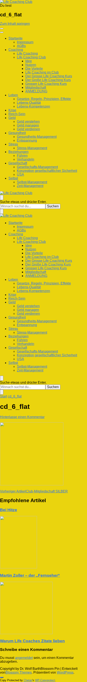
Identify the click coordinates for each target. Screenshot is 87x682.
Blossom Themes (18, 672)
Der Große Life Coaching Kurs (48, 80)
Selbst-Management (32, 182)
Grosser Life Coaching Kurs (46, 84)
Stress (13, 144)
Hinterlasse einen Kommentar (22, 417)
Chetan (28, 680)
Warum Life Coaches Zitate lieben (32, 641)
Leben (13, 95)
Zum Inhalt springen (15, 23)
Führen (22, 155)
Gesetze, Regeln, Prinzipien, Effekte (44, 99)
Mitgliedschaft (35, 87)
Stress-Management (32, 148)
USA (20, 174)
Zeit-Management (30, 186)
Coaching (15, 49)
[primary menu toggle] (1, 28)
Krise (12, 110)
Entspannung (27, 140)
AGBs (21, 46)
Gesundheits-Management (37, 136)
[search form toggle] (1, 197)
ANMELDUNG (36, 91)
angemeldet (24, 658)
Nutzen (30, 65)
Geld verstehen (28, 121)
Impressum (25, 42)
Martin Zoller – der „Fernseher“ (30, 575)
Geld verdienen (28, 129)
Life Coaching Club (31, 57)
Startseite (15, 38)
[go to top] (1, 677)
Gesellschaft (17, 163)
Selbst (13, 178)
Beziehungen (18, 152)
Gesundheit (17, 133)
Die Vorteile (34, 68)
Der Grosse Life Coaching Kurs (48, 76)
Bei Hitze (8, 510)
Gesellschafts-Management (37, 167)
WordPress (65, 672)
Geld (12, 118)
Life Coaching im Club (42, 72)
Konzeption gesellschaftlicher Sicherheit (47, 170)
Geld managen (28, 125)
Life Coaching (27, 53)
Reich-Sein (16, 114)
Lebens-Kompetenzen (33, 106)
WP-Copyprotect (45, 680)
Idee (28, 61)
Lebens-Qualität (29, 102)
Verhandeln (25, 159)
